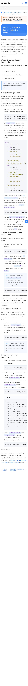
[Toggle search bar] (22, 3)
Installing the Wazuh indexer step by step (17, 469)
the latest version (18, 20)
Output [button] (9, 397)
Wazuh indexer (17, 12)
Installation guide (8, 12)
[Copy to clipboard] (25, 116)
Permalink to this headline (24, 30)
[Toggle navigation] (25, 3)
